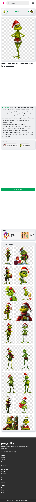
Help (2, 464)
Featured (3, 488)
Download (19, 189)
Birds (2, 476)
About (3, 462)
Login (2, 492)
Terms (3, 457)
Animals (3, 473)
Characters (4, 480)
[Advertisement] (18, 87)
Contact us (4, 466)
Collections (4, 490)
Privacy (3, 459)
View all (3, 482)
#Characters (5, 107)
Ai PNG (3, 471)
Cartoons (3, 478)
